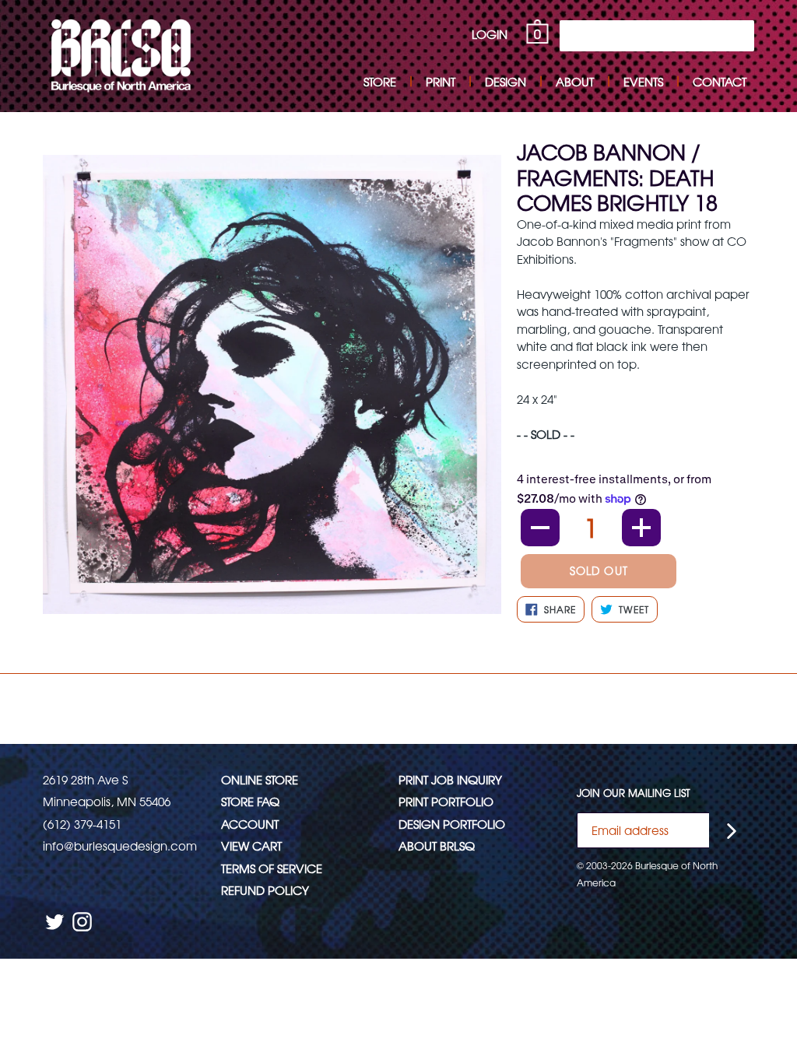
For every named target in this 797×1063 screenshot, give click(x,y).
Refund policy (265, 890)
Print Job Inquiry (450, 779)
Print (440, 81)
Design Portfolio (451, 824)
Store (379, 81)
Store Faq (250, 801)
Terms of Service (271, 868)
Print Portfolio (445, 801)
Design (505, 81)
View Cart (251, 845)
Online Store (259, 779)
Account (250, 824)
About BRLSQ (436, 845)
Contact (719, 81)
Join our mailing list (633, 793)
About (575, 81)
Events (643, 81)
